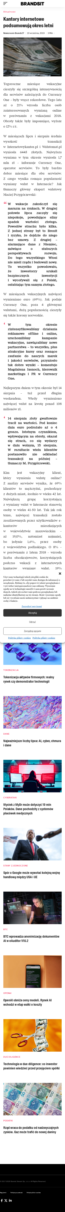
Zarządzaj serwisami (32, 606)
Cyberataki (10, 797)
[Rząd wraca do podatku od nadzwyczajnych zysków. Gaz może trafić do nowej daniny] (32, 1099)
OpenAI (7, 993)
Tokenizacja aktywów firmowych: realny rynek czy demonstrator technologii (28, 679)
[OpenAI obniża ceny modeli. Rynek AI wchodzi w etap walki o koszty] (32, 971)
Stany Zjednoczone (15, 865)
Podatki (8, 1120)
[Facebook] (2, 1200)
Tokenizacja (11, 670)
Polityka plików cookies (19, 638)
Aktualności (9, 11)
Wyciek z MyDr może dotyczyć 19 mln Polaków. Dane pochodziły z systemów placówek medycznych (28, 808)
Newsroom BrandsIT (13, 33)
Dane (6, 734)
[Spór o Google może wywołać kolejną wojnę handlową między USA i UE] (32, 844)
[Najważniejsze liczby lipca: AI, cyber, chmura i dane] (32, 712)
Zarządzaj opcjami (32, 630)
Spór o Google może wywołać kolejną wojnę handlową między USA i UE (31, 875)
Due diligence (11, 1057)
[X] (6, 1200)
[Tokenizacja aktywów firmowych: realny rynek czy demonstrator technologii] (32, 648)
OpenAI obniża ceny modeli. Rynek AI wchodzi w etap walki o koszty (27, 1002)
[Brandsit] (32, 3)
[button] (60, 573)
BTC (5, 929)
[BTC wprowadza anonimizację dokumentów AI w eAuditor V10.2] (32, 908)
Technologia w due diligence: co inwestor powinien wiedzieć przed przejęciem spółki (31, 1066)
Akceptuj (32, 612)
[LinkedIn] (10, 1200)
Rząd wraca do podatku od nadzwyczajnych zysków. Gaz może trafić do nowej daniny (31, 1130)
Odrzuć (32, 621)
